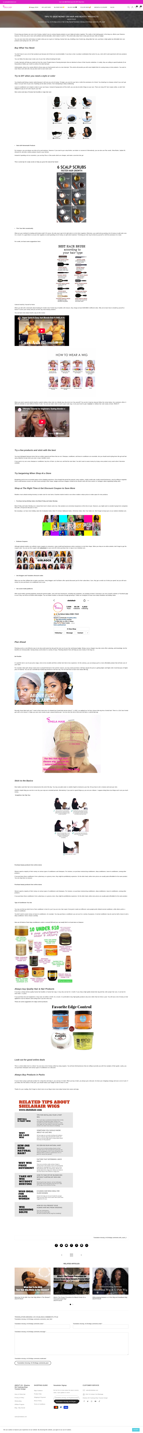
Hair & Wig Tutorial (67, 22)
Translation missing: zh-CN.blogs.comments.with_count (89, 22)
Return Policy (38, 1400)
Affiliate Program (19, 1404)
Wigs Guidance (38, 1390)
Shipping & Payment (40, 1397)
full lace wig (84, 668)
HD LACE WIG (46, 7)
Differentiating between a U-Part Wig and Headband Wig (109, 1297)
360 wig (85, 669)
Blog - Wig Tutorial (20, 1408)
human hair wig (95, 992)
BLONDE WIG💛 (59, 7)
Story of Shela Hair (20, 1394)
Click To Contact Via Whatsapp (94, 1394)
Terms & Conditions (39, 1404)
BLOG (112, 7)
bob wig (95, 712)
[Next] (126, 1286)
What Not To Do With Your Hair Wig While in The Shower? (32, 1297)
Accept (135, 1429)
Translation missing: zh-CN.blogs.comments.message (30, 1331)
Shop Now (81, 2)
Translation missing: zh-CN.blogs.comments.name (29, 1323)
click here (69, 669)
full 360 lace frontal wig (39, 669)
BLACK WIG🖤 (72, 7)
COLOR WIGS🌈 (85, 7)
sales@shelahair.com (10, 2)
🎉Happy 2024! (33, 7)
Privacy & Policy (19, 1397)
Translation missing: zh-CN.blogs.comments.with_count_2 (109, 1237)
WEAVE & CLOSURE (100, 7)
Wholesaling (18, 1401)
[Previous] (16, 1286)
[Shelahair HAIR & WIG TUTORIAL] (44, 1105)
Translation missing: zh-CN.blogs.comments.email (87, 1323)
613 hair (84, 712)
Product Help (37, 1394)
